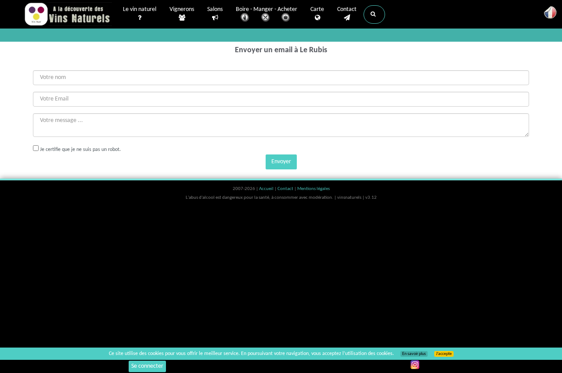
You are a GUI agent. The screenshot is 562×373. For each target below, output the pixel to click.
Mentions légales (313, 188)
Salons (215, 9)
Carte (317, 9)
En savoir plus (414, 354)
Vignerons (181, 9)
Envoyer (281, 161)
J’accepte (444, 354)
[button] (374, 14)
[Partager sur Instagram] (415, 364)
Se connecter (147, 366)
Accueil (266, 188)
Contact (347, 9)
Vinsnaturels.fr (68, 14)
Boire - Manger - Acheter (266, 9)
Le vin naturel (139, 9)
